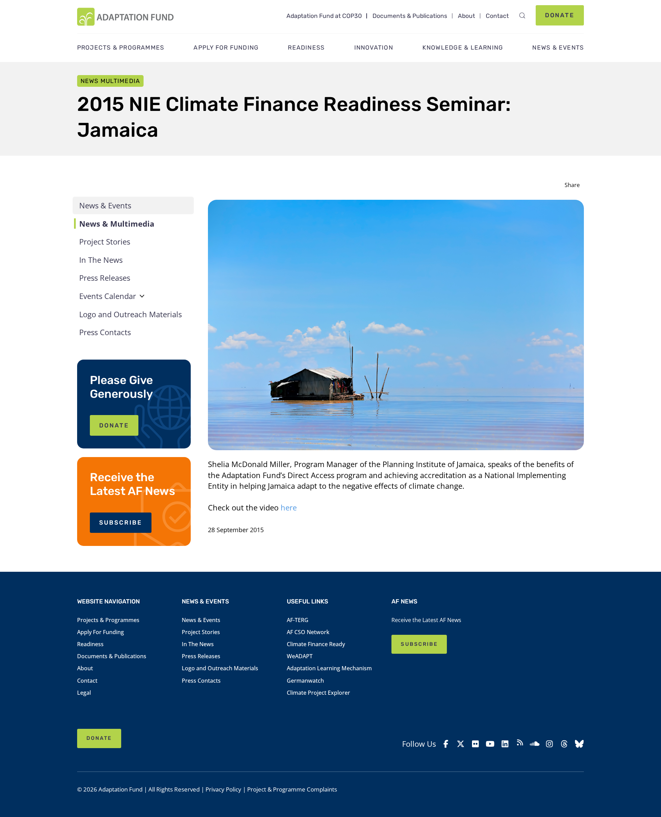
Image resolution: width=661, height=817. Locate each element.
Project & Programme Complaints (292, 789)
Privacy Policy (223, 789)
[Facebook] (446, 743)
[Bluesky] (579, 743)
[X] (460, 743)
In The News (101, 260)
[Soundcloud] (534, 743)
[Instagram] (549, 743)
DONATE (114, 425)
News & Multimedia (116, 223)
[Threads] (564, 743)
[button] (522, 15)
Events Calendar (107, 296)
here (289, 507)
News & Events (105, 205)
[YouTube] (490, 743)
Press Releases (104, 277)
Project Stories (104, 241)
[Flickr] (475, 743)
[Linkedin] (505, 743)
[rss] (520, 743)
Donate (560, 15)
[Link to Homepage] (125, 16)
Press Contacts (105, 332)
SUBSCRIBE (120, 522)
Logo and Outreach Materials (130, 314)
